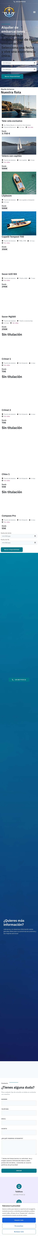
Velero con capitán (12, 155)
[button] (34, 12)
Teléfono (19, 1191)
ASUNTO (4, 1128)
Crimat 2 (6, 410)
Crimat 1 (6, 358)
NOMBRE (4, 1099)
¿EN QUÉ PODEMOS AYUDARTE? (12, 1138)
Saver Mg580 (9, 316)
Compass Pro (9, 515)
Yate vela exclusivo (12, 120)
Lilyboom (7, 195)
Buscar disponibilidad (12, 76)
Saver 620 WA (9, 274)
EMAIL (3, 1119)
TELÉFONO (5, 1109)
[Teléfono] (19, 1186)
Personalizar (19, 1226)
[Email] (19, 1202)
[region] (19, 1219)
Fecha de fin (5, 66)
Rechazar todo (19, 1232)
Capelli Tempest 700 (13, 236)
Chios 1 (6, 474)
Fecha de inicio (6, 60)
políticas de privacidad (9, 1165)
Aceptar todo (19, 1220)
